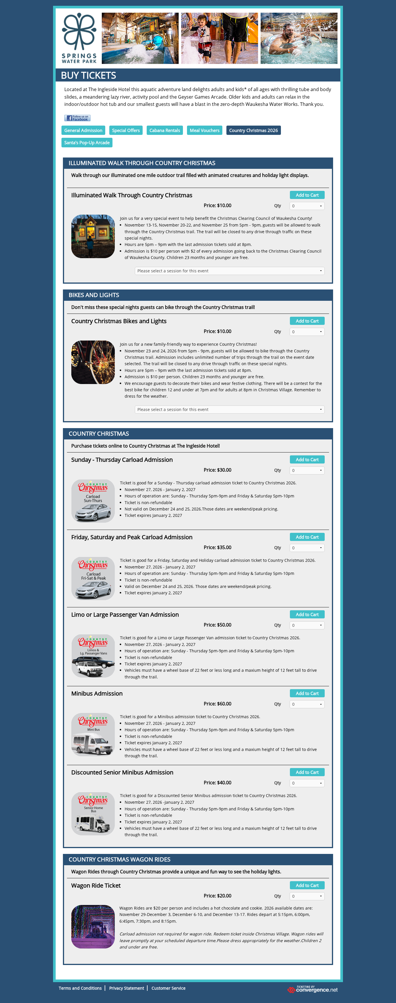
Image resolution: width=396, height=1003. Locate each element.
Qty (277, 205)
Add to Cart (307, 195)
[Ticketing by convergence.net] (295, 989)
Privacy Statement (126, 988)
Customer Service (169, 988)
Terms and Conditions (80, 988)
